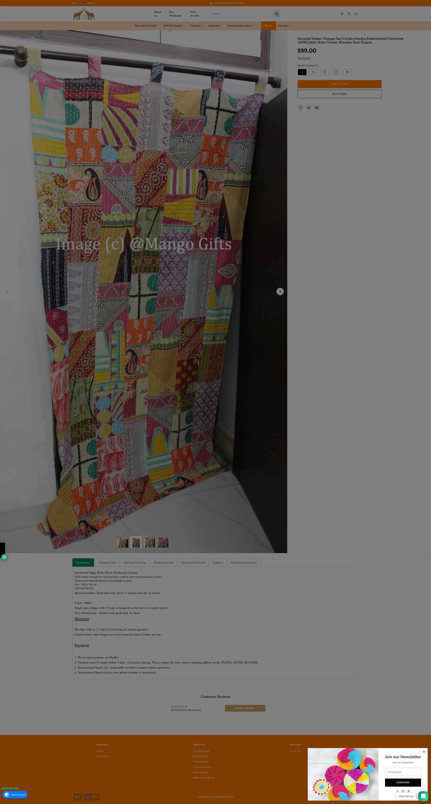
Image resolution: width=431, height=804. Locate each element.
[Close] (424, 751)
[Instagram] (403, 791)
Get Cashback (18, 794)
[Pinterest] (409, 791)
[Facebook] (397, 791)
